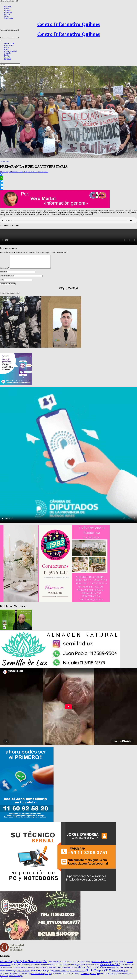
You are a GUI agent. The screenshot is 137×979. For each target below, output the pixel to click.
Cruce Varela (8, 18)
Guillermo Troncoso (7, 967)
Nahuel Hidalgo (41, 970)
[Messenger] (68, 188)
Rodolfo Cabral (58, 974)
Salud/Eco (7, 57)
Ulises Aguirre (90, 973)
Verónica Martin (42, 172)
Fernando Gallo (90, 964)
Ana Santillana (35, 961)
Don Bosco (8, 6)
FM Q (97, 964)
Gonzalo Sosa (110, 964)
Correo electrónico (7, 276)
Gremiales (7, 53)
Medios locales (9, 43)
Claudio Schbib (86, 962)
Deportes (7, 49)
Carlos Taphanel (74, 962)
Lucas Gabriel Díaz (69, 967)
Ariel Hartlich (55, 962)
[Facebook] (68, 174)
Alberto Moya (5, 172)
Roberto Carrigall (41, 973)
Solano (6, 16)
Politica (6, 55)
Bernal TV (65, 961)
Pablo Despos (98, 970)
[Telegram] (68, 184)
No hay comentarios (30, 172)
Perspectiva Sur (8, 973)
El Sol (16, 964)
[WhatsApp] (68, 178)
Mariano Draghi (111, 967)
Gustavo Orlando (21, 967)
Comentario (4, 268)
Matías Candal (24, 971)
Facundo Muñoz (27, 964)
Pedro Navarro (120, 971)
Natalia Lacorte (61, 971)
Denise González (102, 961)
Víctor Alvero (123, 974)
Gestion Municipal (10, 51)
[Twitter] (68, 181)
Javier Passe (31, 967)
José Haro (54, 967)
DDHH (6, 47)
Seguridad (7, 59)
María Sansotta (9, 970)
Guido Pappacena (127, 964)
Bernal (6, 8)
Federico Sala (59, 964)
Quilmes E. (8, 10)
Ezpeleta (7, 14)
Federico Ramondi (42, 964)
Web (1, 279)
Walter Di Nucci (16, 976)
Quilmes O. (8, 12)
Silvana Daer (69, 974)
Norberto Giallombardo (78, 971)
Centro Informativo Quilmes (68, 24)
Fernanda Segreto (76, 964)
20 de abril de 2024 (16, 172)
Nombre (3, 272)
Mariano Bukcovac (90, 967)
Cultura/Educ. (9, 45)
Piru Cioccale (24, 974)
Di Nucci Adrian (119, 962)
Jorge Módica (42, 967)
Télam (77, 974)
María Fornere (125, 967)
